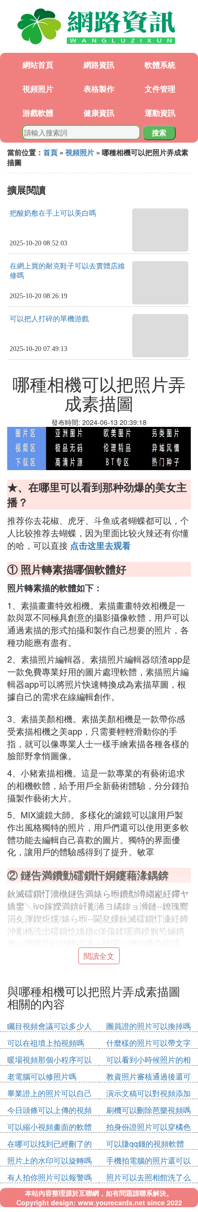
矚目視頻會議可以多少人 (49, 1025)
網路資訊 (99, 64)
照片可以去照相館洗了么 (148, 1177)
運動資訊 (160, 112)
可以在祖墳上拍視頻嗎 (45, 1042)
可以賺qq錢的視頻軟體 (145, 1143)
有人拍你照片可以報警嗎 (49, 1177)
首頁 (50, 152)
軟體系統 (160, 64)
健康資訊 (99, 112)
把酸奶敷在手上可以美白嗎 (53, 213)
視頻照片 (38, 88)
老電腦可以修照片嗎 (41, 1076)
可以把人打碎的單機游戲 (49, 319)
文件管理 (160, 88)
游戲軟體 (38, 112)
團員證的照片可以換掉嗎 (148, 1025)
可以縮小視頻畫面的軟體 (49, 1126)
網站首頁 (38, 64)
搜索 (159, 132)
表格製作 (99, 88)
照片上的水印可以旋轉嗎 (49, 1160)
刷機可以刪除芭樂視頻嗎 (148, 1109)
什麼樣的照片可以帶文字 (148, 1042)
